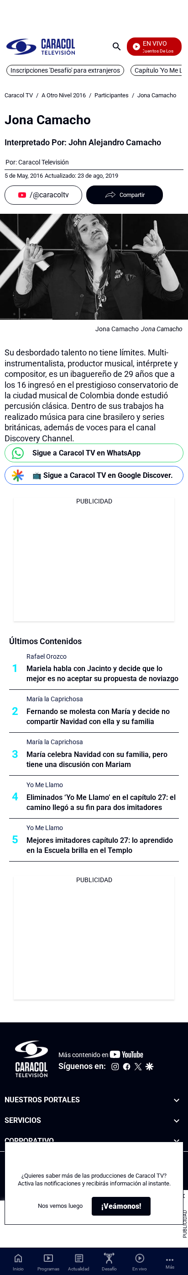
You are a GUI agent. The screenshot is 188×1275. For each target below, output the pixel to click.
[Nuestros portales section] (176, 1100)
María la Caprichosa (54, 699)
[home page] (40, 46)
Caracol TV (19, 95)
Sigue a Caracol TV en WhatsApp (86, 453)
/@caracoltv (49, 194)
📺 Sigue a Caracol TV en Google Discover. (102, 475)
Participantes (111, 95)
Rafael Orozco (46, 656)
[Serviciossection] (176, 1121)
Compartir (132, 194)
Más (170, 1267)
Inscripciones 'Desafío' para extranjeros (65, 70)
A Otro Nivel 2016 (64, 95)
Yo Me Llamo (44, 784)
